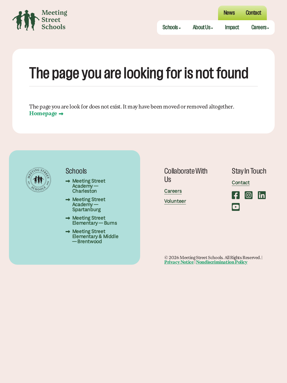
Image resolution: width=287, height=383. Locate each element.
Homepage (43, 114)
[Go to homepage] (39, 20)
